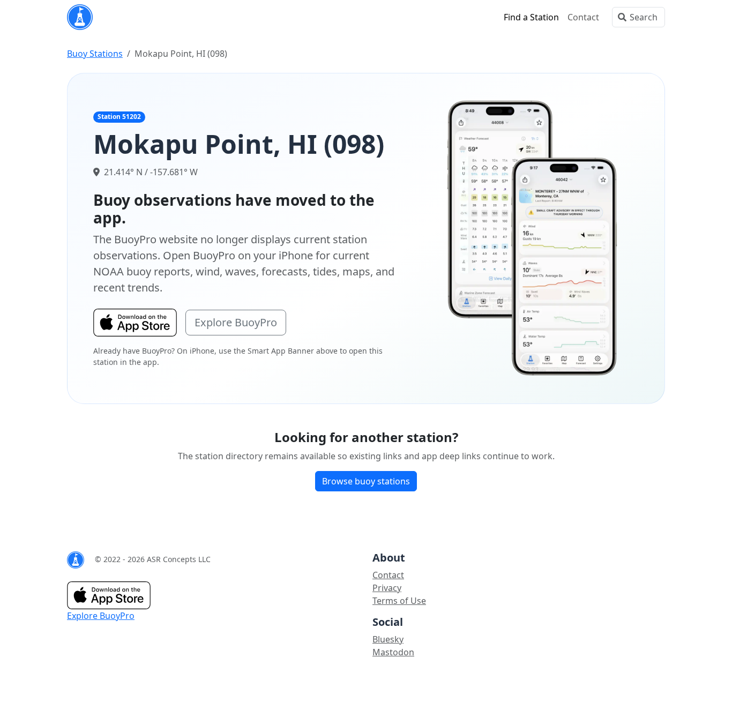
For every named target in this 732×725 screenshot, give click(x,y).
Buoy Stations (95, 53)
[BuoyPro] (80, 17)
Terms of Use (399, 601)
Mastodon (393, 652)
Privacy (386, 588)
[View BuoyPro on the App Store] (532, 237)
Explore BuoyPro (236, 322)
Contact (583, 17)
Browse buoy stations (366, 481)
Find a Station (531, 17)
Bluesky (388, 639)
